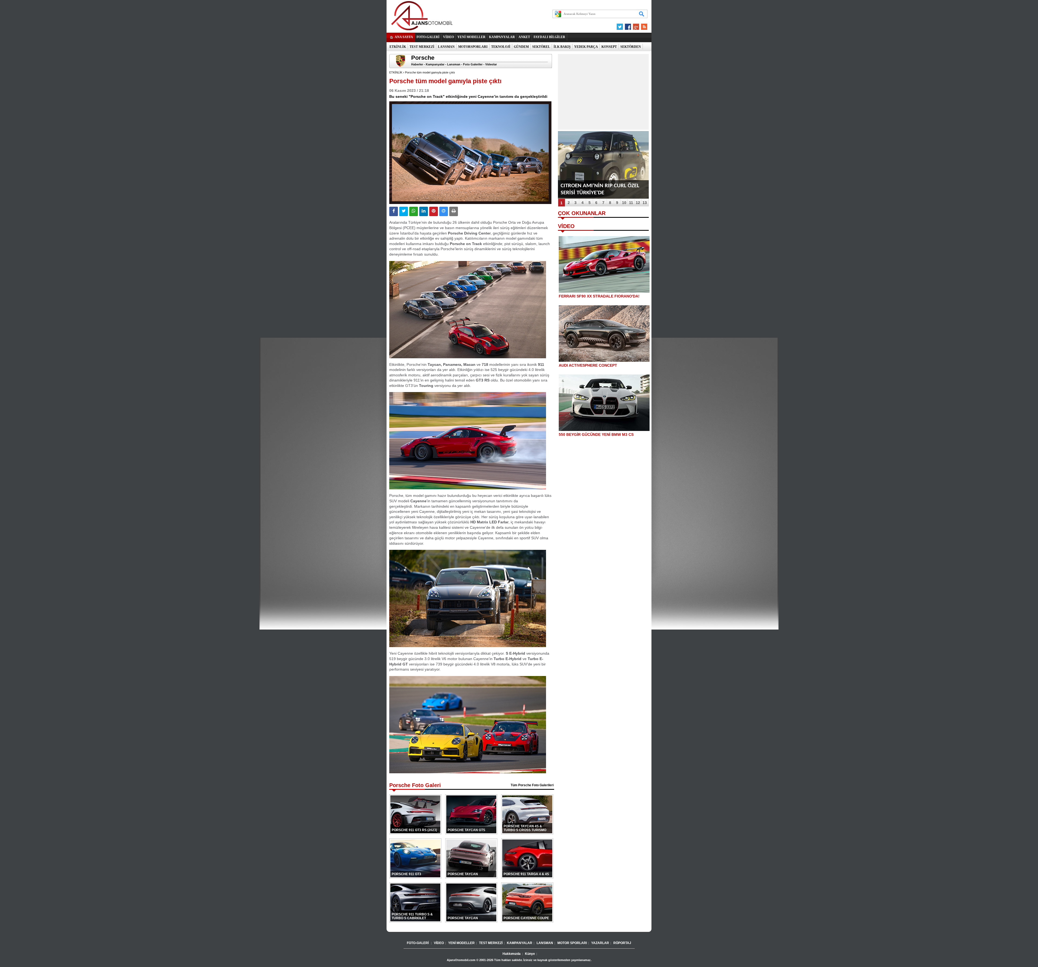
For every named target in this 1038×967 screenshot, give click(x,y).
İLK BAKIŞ (562, 47)
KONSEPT (609, 47)
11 (631, 202)
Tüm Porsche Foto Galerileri (532, 785)
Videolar (491, 64)
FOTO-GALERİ (428, 37)
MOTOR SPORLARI (572, 943)
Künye (530, 954)
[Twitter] (621, 28)
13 (645, 202)
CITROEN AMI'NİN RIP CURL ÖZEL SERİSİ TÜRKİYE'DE (600, 189)
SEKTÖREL (541, 47)
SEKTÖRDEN (630, 47)
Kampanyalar (435, 64)
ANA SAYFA (404, 37)
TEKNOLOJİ (500, 47)
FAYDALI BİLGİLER (549, 37)
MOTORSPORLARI (473, 47)
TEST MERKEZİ (422, 47)
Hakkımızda (512, 954)
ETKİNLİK (398, 47)
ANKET (524, 37)
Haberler (417, 64)
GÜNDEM (521, 47)
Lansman (453, 64)
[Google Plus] (635, 28)
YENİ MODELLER (471, 37)
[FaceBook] (628, 28)
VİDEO (448, 37)
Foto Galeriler (473, 64)
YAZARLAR (600, 943)
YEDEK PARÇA (586, 47)
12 (638, 202)
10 (624, 202)
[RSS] (643, 28)
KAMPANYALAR (502, 37)
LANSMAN (446, 47)
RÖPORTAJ (622, 943)
